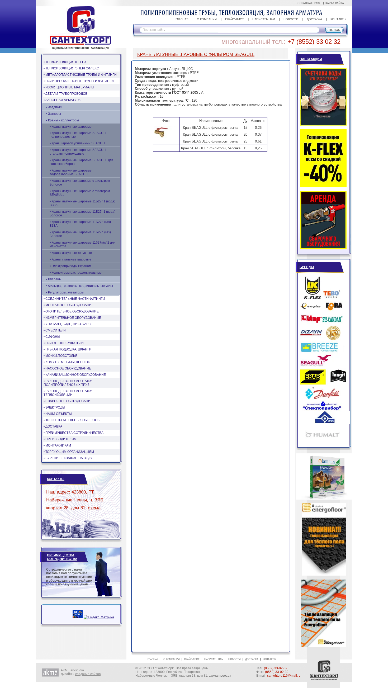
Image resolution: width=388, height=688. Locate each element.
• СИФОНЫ (52, 337)
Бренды (307, 267)
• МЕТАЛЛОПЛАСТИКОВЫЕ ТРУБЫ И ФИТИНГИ (80, 75)
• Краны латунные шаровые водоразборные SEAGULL (71, 172)
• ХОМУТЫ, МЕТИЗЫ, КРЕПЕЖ (67, 362)
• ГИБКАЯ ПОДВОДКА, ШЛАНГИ (68, 349)
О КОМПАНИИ (207, 19)
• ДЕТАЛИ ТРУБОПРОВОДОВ (65, 94)
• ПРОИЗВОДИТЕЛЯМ (60, 439)
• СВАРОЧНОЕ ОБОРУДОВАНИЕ (68, 401)
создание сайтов (88, 674)
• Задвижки (54, 107)
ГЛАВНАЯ (182, 19)
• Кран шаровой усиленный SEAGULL (78, 143)
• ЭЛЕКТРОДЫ (54, 407)
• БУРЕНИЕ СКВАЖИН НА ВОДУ (68, 458)
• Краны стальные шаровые (70, 259)
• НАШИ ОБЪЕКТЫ (58, 414)
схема (94, 507)
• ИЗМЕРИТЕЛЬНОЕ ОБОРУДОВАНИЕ (72, 318)
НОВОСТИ (290, 19)
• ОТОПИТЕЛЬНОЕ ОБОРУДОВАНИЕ (71, 311)
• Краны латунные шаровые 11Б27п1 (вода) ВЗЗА (82, 203)
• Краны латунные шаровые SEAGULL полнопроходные (78, 135)
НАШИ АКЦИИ (311, 59)
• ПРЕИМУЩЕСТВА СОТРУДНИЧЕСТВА (73, 433)
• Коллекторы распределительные (76, 272)
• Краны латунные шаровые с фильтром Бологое (80, 182)
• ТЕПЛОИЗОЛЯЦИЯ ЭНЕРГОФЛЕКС (71, 68)
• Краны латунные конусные (71, 253)
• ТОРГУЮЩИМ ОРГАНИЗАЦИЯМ (69, 452)
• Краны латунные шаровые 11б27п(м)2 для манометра (83, 244)
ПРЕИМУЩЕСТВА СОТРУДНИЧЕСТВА (62, 557)
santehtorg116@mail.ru (284, 675)
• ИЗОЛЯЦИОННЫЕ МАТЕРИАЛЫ (69, 87)
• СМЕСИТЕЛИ (55, 330)
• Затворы (53, 114)
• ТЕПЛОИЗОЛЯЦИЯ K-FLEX (65, 62)
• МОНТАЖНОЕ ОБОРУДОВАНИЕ (69, 305)
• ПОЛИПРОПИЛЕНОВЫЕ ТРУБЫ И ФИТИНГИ (79, 81)
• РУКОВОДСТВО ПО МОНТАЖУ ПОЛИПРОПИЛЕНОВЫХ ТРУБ (68, 383)
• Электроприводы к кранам (70, 266)
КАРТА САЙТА (334, 3)
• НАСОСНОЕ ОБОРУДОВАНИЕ (67, 368)
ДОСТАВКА (314, 19)
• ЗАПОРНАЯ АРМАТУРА (62, 100)
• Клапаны (53, 279)
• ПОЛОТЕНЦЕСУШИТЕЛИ (64, 343)
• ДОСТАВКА (53, 426)
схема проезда (220, 675)
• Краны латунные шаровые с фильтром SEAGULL (80, 193)
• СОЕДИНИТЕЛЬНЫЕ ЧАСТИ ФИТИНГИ (74, 299)
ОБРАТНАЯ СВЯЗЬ (309, 3)
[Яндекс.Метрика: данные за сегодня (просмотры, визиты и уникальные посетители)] (99, 617)
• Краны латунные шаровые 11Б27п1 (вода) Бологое (82, 213)
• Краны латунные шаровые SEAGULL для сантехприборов (81, 162)
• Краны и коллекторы (62, 120)
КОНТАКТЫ (338, 19)
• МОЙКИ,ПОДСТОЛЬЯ (60, 356)
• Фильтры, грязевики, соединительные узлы (79, 286)
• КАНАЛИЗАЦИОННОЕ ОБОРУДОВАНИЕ (75, 375)
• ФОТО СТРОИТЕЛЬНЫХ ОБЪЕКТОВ (72, 420)
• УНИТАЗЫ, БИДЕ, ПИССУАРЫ (67, 324)
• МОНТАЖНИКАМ (57, 445)
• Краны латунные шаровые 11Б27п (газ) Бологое (80, 234)
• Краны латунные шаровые (71, 127)
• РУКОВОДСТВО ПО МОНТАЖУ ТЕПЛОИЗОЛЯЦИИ (68, 393)
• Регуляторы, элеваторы (65, 292)
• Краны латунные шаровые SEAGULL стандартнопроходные (78, 151)
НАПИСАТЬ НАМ (263, 19)
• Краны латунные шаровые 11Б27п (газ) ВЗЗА (80, 223)
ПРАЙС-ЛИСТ (234, 19)
